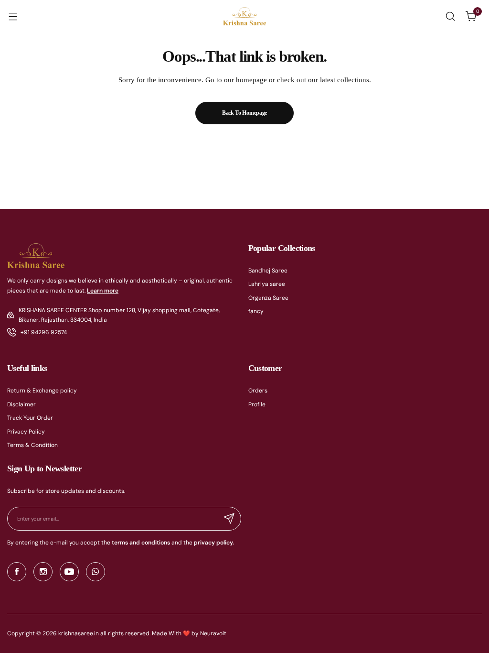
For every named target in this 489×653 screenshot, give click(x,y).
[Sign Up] (229, 519)
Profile (257, 404)
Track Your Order (30, 418)
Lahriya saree (266, 284)
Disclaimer (21, 404)
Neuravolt (213, 633)
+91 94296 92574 (44, 332)
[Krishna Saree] (244, 16)
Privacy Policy (26, 431)
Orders (257, 390)
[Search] (450, 16)
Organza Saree (268, 298)
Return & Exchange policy (42, 390)
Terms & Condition (32, 445)
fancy (256, 311)
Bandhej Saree (267, 270)
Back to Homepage (244, 112)
